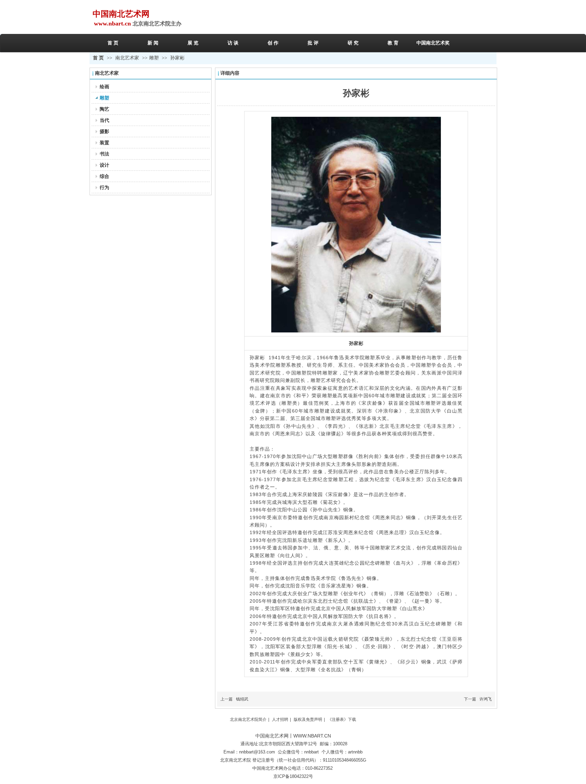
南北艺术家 (127, 57)
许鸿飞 (486, 699)
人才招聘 (280, 719)
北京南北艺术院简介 (248, 719)
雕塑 (154, 57)
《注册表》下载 (342, 719)
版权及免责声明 (308, 719)
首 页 (98, 57)
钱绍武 (242, 699)
